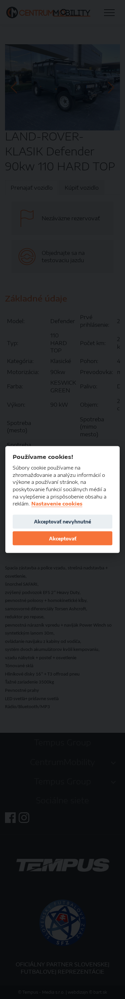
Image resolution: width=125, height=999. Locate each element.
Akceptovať (62, 538)
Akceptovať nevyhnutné (62, 521)
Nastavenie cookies (56, 503)
